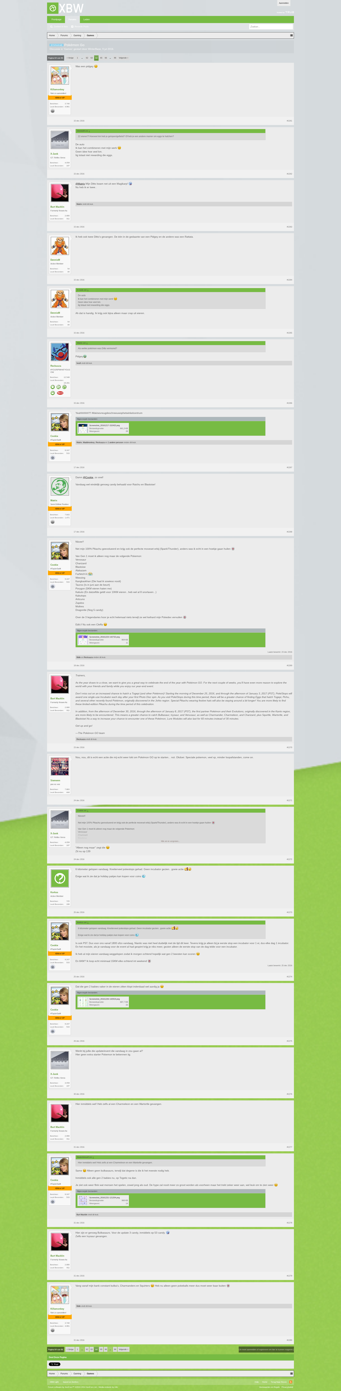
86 (115, 58)
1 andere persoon (115, 442)
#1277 (289, 1147)
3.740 (67, 104)
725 (68, 901)
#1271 (289, 800)
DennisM (55, 260)
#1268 (289, 532)
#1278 (289, 1223)
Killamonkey (57, 89)
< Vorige (70, 58)
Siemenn (55, 780)
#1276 (289, 1094)
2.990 (67, 216)
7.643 (67, 515)
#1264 (289, 280)
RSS (290, 1382)
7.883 (67, 789)
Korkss (54, 892)
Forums (72, 19)
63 (92, 58)
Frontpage (56, 19)
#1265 (289, 333)
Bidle (79, 657)
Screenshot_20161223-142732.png (104, 637)
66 (106, 58)
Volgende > (123, 58)
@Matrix (80, 183)
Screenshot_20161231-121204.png (104, 1197)
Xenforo (75, 1382)
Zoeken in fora (61, 26)
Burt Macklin (57, 207)
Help (257, 1382)
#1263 (289, 227)
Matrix (79, 204)
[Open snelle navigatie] (291, 35)
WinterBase (94, 49)
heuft (79, 363)
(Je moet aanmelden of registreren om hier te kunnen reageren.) (266, 1349)
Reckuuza (55, 366)
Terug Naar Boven (279, 1382)
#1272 (289, 859)
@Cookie (88, 477)
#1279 (289, 1276)
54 (68, 269)
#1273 (289, 912)
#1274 (289, 977)
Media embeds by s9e (108, 1387)
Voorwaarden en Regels (269, 1387)
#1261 (289, 121)
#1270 (289, 747)
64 (96, 58)
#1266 (289, 403)
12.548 (67, 377)
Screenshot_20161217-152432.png (104, 425)
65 (101, 58)
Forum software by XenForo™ (72, 1387)
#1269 (289, 665)
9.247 (67, 450)
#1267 (289, 467)
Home (264, 1382)
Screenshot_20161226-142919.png (104, 999)
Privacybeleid (287, 1387)
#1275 (289, 1041)
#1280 (289, 1340)
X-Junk (54, 153)
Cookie (54, 436)
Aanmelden (284, 3)
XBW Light (54, 1382)
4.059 (67, 163)
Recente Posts (82, 26)
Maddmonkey (89, 442)
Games (68, 49)
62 (87, 58)
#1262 (289, 174)
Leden (86, 19)
